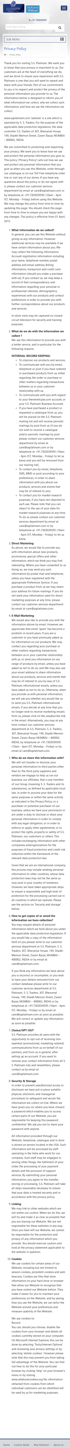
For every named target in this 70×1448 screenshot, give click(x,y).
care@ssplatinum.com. (36, 751)
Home (6, 1444)
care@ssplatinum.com (47, 190)
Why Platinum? (41, 1444)
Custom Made (21, 1444)
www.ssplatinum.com (17, 118)
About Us (59, 1444)
